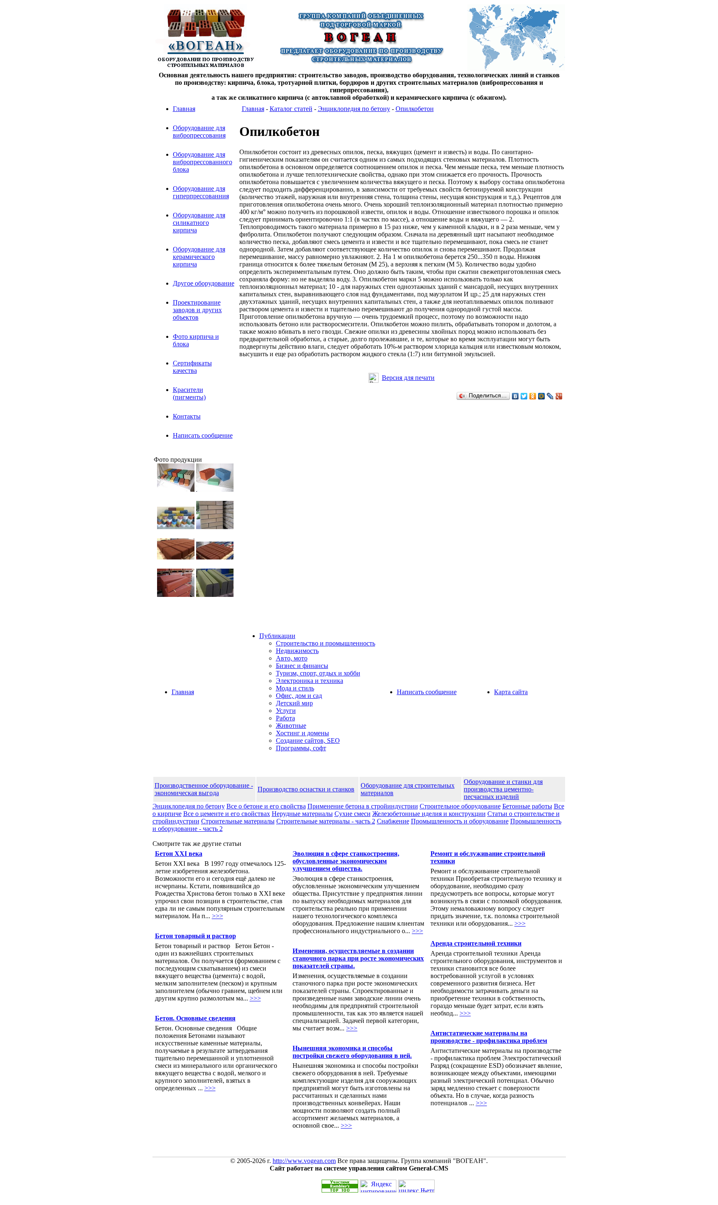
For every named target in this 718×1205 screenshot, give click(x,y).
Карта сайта (511, 691)
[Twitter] (524, 396)
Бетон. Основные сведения (195, 1018)
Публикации (277, 635)
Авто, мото (291, 658)
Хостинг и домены (302, 733)
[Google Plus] (559, 396)
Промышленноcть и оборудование (460, 821)
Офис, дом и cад (299, 695)
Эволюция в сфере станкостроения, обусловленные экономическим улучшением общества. (346, 861)
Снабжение (393, 821)
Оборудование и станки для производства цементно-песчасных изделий (503, 789)
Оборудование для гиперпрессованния (201, 192)
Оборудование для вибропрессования (199, 131)
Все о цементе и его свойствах (226, 813)
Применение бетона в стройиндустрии (362, 806)
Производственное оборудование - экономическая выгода (204, 789)
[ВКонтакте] (515, 396)
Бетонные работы (527, 806)
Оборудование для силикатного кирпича (199, 223)
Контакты (187, 416)
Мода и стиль (295, 688)
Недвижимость (297, 650)
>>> (217, 915)
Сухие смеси (352, 813)
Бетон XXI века (178, 853)
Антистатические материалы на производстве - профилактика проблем (488, 1037)
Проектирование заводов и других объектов (197, 310)
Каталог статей (291, 108)
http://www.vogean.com (304, 1160)
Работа (285, 718)
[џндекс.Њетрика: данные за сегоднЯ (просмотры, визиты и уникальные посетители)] (416, 1186)
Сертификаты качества (192, 367)
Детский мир (294, 703)
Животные (291, 725)
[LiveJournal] (550, 396)
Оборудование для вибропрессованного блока (202, 162)
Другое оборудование (203, 283)
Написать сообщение (203, 435)
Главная (184, 108)
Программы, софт (301, 748)
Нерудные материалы (302, 813)
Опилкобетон (415, 108)
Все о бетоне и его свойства (266, 806)
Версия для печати (408, 377)
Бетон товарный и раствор (195, 935)
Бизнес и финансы (302, 665)
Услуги (286, 710)
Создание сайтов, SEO (308, 740)
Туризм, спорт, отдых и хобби (318, 673)
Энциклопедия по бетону (354, 108)
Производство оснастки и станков (306, 789)
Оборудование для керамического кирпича (199, 257)
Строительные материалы (238, 821)
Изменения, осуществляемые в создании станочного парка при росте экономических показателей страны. (358, 958)
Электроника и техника (309, 680)
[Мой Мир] (541, 396)
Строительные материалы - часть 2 (325, 821)
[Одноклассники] (533, 396)
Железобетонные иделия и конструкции (429, 813)
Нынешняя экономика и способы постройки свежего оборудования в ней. (352, 1052)
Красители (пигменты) (189, 393)
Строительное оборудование (460, 806)
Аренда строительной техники (475, 943)
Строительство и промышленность (325, 643)
